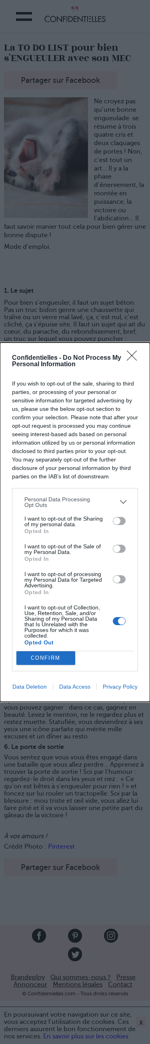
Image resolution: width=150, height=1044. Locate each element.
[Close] (134, 358)
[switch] (119, 521)
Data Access (74, 686)
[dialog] (75, 522)
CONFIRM (45, 658)
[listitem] (75, 502)
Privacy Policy (120, 686)
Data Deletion (29, 686)
